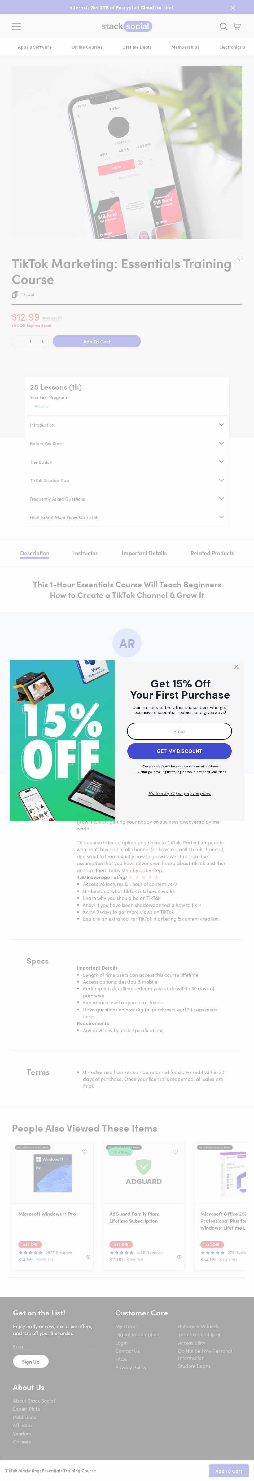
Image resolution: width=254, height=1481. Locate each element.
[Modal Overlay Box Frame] (127, 740)
